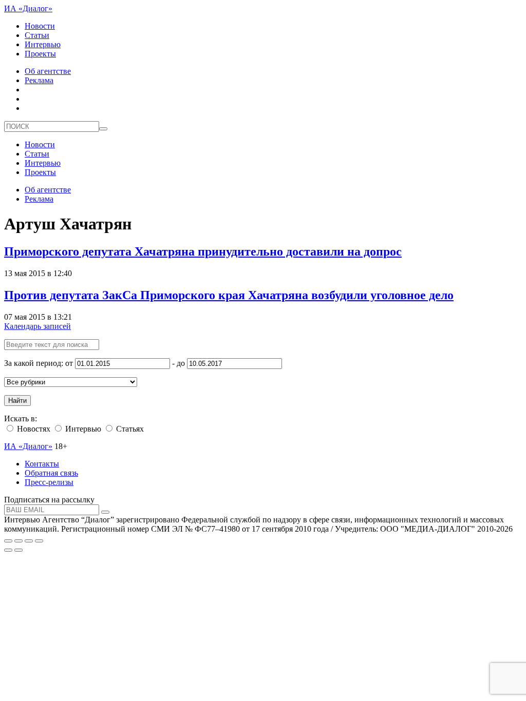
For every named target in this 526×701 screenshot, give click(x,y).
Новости (40, 26)
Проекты (40, 53)
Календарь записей (37, 326)
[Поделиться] (18, 540)
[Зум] (39, 540)
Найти (17, 400)
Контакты (42, 463)
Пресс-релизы (49, 482)
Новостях (32, 428)
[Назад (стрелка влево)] (8, 550)
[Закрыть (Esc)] (8, 540)
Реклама (39, 80)
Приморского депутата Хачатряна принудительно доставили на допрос (203, 251)
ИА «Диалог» (28, 8)
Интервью (43, 44)
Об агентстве (48, 71)
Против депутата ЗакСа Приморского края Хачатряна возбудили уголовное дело (229, 295)
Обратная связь (51, 473)
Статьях (129, 428)
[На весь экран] (29, 540)
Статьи (37, 35)
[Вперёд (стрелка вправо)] (18, 550)
